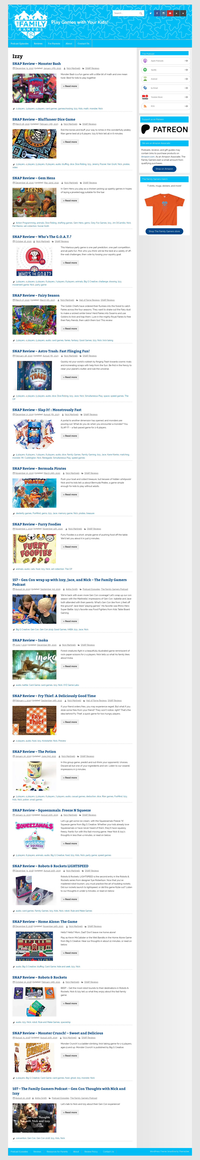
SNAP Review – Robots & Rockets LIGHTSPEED (50, 866)
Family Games (74, 454)
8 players (69, 281)
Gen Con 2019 (46, 629)
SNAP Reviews (92, 68)
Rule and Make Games (81, 911)
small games (36, 799)
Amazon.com (148, 156)
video (15, 167)
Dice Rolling (81, 164)
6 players (50, 164)
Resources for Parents (57, 1152)
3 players (30, 108)
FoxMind (37, 513)
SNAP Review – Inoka (30, 640)
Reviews (38, 43)
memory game (65, 513)
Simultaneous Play (94, 396)
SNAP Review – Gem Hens (33, 178)
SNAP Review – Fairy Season (36, 295)
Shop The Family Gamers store (164, 231)
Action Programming (26, 223)
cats (33, 569)
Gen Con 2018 (43, 1138)
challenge (103, 281)
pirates (126, 164)
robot (67, 911)
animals (40, 223)
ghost (73, 1078)
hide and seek (63, 966)
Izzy (75, 108)
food (38, 569)
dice (72, 164)
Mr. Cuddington (28, 458)
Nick (100, 108)
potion (26, 799)
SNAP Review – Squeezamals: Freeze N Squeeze (51, 810)
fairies (67, 340)
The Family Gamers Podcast (114, 589)
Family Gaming (89, 454)
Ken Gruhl (112, 164)
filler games (107, 796)
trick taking (108, 340)
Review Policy (91, 1152)
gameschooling (65, 108)
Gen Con (35, 629)
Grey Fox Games (99, 223)
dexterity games (24, 513)
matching (124, 454)
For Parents (54, 43)
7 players (60, 281)
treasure (90, 513)
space (107, 396)
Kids (80, 108)
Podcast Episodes (20, 43)
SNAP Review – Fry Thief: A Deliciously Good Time (54, 695)
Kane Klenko (113, 454)
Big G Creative (91, 281)
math (86, 108)
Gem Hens (78, 223)
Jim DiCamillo (118, 223)
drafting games (65, 223)
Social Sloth (43, 226)
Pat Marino (17, 226)
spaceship (66, 1022)
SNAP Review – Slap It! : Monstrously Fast (46, 409)
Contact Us (83, 43)
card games (51, 108)
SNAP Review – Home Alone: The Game (44, 921)
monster (93, 108)
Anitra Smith (72, 589)
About (69, 43)
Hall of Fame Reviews (89, 300)
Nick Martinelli (73, 68)
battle (25, 685)
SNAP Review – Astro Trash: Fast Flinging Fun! (51, 351)
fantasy (74, 340)
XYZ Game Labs (71, 685)
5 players (40, 164)
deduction (91, 796)
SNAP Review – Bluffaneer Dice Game (43, 119)
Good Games (85, 340)
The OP (68, 569)
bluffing (65, 164)
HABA (70, 629)
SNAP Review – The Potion (34, 751)
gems (87, 223)
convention (21, 1138)
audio (58, 164)
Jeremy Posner (99, 164)
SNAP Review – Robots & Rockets (39, 977)
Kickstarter (47, 741)
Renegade (47, 458)
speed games (117, 396)
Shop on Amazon (164, 169)
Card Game (34, 685)
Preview (62, 741)
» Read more (70, 86)
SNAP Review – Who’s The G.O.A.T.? (41, 236)
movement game (20, 285)
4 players (40, 108)
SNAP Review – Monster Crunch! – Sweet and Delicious (57, 1033)
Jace (76, 396)
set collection (30, 226)
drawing (113, 281)
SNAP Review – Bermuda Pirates (39, 468)
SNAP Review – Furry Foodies (36, 524)
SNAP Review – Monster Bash (36, 63)
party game (40, 285)
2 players (20, 108)
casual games (78, 796)
